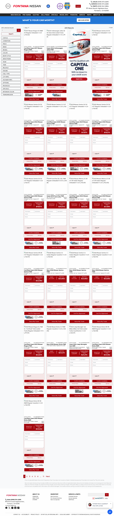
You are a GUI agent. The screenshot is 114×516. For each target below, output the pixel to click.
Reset (10, 34)
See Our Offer (83, 20)
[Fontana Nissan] (23, 6)
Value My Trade (34, 99)
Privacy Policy (30, 87)
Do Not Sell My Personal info (49, 514)
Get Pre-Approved (34, 91)
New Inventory (54, 496)
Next (48, 476)
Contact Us (16, 514)
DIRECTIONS (36, 498)
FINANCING (35, 496)
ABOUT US (36, 494)
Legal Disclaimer (65, 514)
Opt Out (39, 87)
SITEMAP (35, 499)
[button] (48, 6)
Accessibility (25, 514)
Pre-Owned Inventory (56, 498)
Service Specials (73, 498)
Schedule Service (73, 496)
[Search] (19, 30)
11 (43, 476)
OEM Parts (71, 499)
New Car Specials (55, 499)
